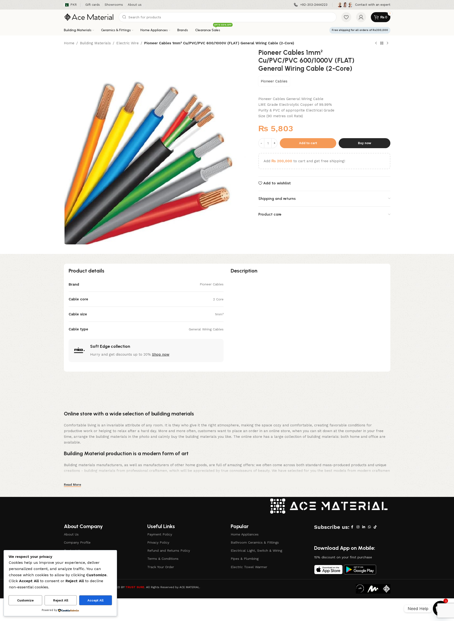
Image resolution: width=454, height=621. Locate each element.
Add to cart (308, 143)
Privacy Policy (158, 542)
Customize (25, 600)
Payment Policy (159, 534)
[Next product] (387, 43)
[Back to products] (382, 43)
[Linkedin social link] (364, 527)
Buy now (364, 143)
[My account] (361, 17)
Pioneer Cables (274, 81)
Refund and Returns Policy (168, 550)
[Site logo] (89, 17)
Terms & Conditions (163, 558)
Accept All (95, 600)
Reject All (60, 600)
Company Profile (77, 542)
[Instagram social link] (358, 527)
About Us (71, 534)
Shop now (160, 354)
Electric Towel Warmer (249, 567)
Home (69, 43)
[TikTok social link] (375, 527)
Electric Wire (127, 43)
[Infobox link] (310, 5)
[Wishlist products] (346, 17)
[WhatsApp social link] (369, 527)
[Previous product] (376, 43)
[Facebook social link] (352, 527)
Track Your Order (160, 567)
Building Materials (95, 43)
